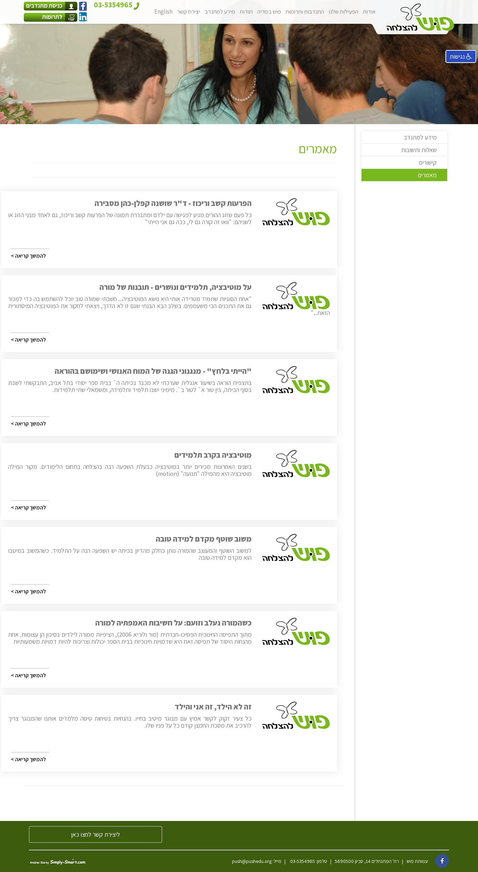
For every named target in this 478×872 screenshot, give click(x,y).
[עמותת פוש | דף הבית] (420, 17)
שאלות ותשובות (419, 150)
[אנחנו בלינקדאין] (83, 16)
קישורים (428, 162)
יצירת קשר (188, 11)
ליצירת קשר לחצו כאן (95, 834)
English (163, 11)
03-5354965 (302, 861)
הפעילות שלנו (343, 11)
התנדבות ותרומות (305, 11)
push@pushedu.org (252, 861)
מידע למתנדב (220, 11)
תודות (246, 11)
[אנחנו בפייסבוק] (83, 6)
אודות (369, 11)
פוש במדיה (269, 11)
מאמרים (427, 175)
